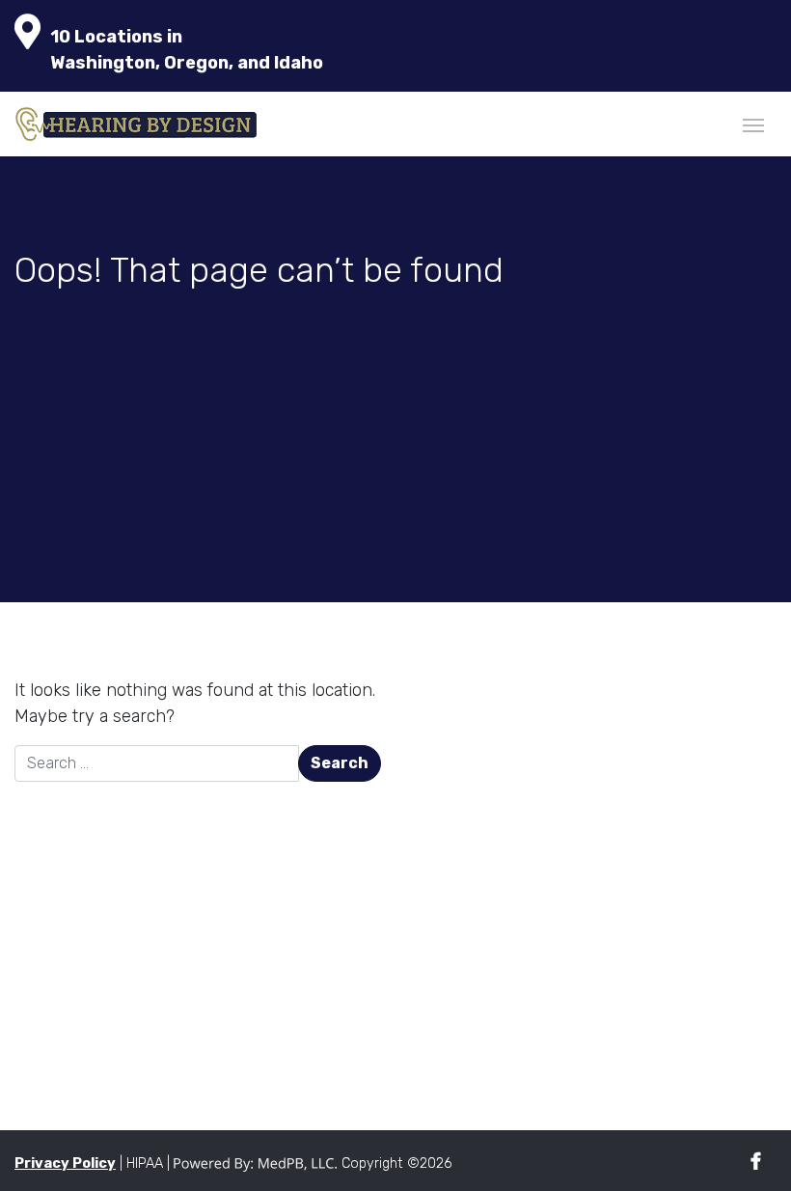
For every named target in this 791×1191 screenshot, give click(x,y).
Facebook (756, 1161)
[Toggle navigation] (753, 123)
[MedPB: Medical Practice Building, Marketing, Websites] (256, 1163)
